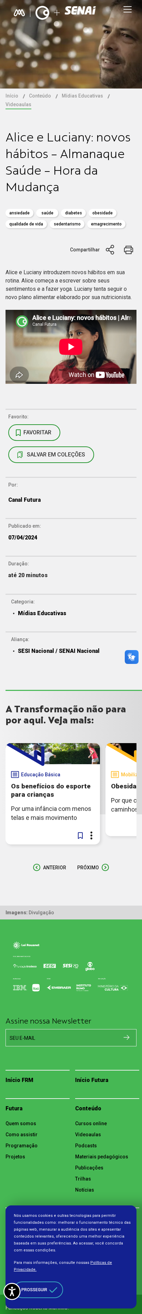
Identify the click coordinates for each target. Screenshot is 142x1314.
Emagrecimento (106, 224)
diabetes (73, 213)
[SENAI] (81, 12)
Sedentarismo (67, 224)
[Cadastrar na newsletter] (126, 1037)
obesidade (102, 213)
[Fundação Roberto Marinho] (19, 12)
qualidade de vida (26, 224)
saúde (47, 213)
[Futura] (42, 13)
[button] (80, 835)
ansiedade (19, 213)
